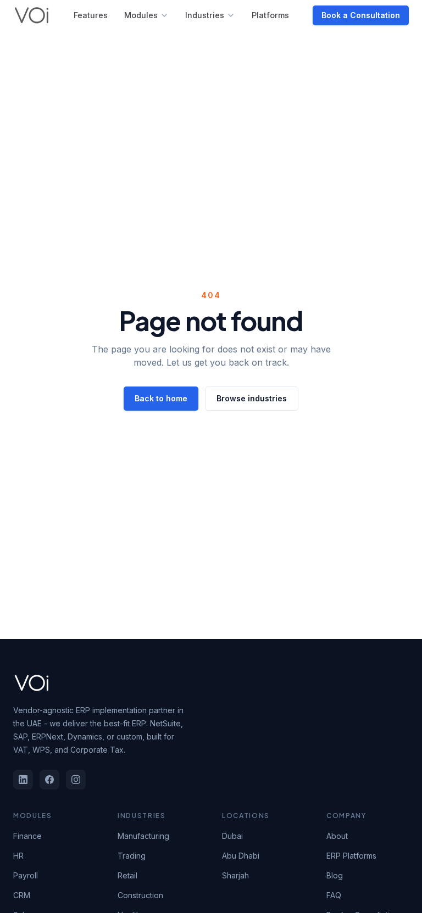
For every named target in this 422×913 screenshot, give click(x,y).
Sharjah (235, 875)
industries (204, 15)
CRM (21, 895)
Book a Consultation (360, 15)
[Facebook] (49, 779)
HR (18, 855)
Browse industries (251, 398)
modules (141, 15)
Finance (27, 836)
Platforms (270, 15)
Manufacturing (143, 836)
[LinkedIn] (23, 779)
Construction (140, 895)
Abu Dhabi (240, 855)
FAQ (333, 895)
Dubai (232, 836)
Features (91, 15)
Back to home (161, 398)
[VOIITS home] (31, 15)
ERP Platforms (351, 855)
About (337, 836)
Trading (132, 855)
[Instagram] (76, 779)
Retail (127, 875)
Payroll (25, 875)
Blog (334, 875)
